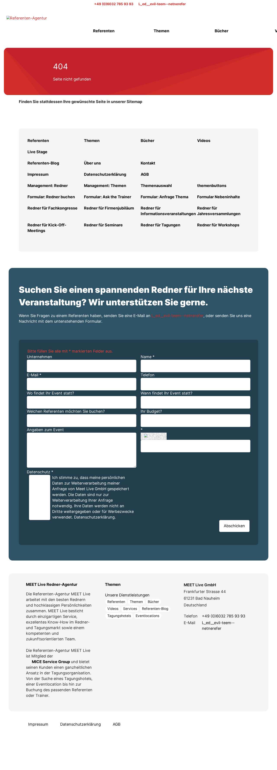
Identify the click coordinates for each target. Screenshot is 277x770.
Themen (161, 31)
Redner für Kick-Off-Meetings (46, 228)
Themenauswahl (156, 185)
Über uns (92, 163)
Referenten (103, 31)
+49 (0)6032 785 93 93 (113, 4)
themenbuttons (211, 185)
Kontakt (148, 163)
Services (130, 609)
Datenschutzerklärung (105, 174)
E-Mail (34, 375)
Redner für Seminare (103, 225)
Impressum (37, 174)
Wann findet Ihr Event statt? (166, 393)
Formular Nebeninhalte (218, 197)
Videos (203, 140)
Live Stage (37, 152)
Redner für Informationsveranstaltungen (168, 211)
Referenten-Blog (43, 163)
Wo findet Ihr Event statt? (50, 393)
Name (148, 356)
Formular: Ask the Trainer (107, 197)
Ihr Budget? (151, 411)
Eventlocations (147, 616)
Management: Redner (47, 185)
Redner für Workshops (218, 225)
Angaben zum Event (45, 429)
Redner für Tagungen (160, 225)
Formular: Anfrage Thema (164, 197)
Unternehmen (39, 356)
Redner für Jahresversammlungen (218, 211)
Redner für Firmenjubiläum (109, 208)
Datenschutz (40, 472)
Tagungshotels (119, 616)
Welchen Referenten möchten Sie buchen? (66, 411)
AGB (145, 174)
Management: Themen (105, 185)
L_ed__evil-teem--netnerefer (162, 4)
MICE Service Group (51, 661)
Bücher (221, 31)
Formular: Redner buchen (51, 197)
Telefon (148, 375)
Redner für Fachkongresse (52, 208)
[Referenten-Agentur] (38, 23)
